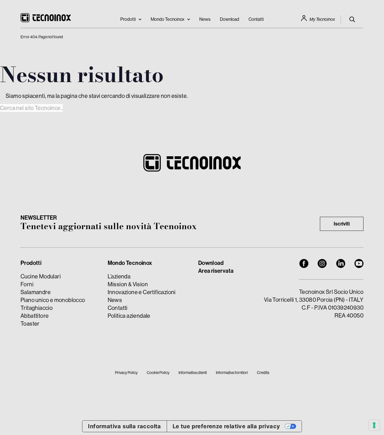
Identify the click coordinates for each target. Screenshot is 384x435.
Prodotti (128, 19)
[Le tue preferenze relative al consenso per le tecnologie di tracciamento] (374, 425)
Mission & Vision (128, 284)
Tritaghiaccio (37, 307)
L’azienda (119, 276)
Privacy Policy (126, 372)
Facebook (303, 263)
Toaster (30, 323)
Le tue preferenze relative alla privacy (226, 426)
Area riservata (216, 270)
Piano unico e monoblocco (53, 299)
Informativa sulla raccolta (124, 426)
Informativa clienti (193, 372)
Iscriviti (342, 223)
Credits (263, 372)
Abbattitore (35, 315)
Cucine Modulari (41, 276)
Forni (27, 284)
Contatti (256, 19)
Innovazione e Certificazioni (142, 292)
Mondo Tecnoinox (167, 19)
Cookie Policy (158, 372)
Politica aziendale (129, 315)
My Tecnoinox (322, 19)
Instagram (322, 263)
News (205, 19)
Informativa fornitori (232, 372)
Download (229, 19)
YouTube (358, 263)
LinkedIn (340, 263)
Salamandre (36, 292)
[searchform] (352, 19)
